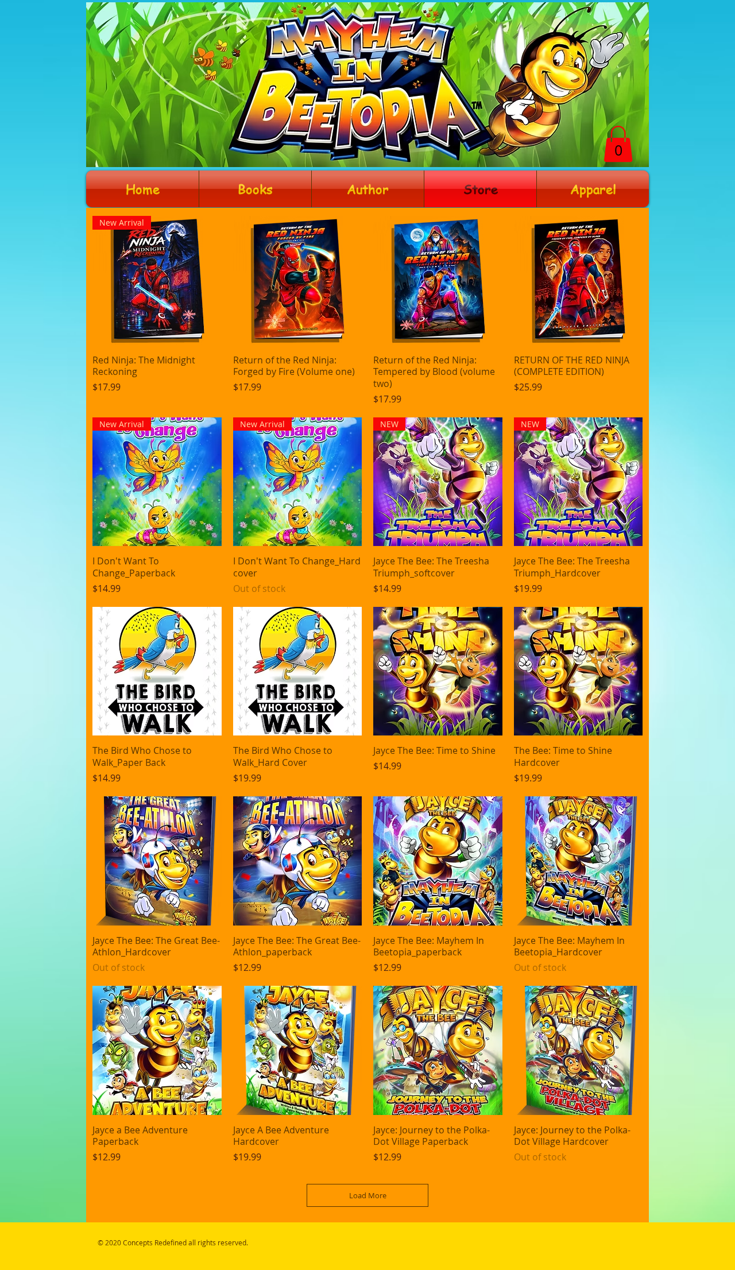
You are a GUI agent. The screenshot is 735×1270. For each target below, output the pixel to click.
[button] (618, 144)
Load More (367, 1195)
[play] (621, 11)
